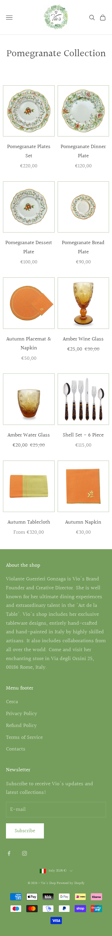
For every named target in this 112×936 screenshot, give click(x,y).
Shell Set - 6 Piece (83, 435)
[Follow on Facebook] (9, 853)
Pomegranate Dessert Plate (28, 247)
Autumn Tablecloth (28, 522)
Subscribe (25, 831)
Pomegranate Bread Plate (83, 247)
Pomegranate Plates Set (28, 151)
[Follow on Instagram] (24, 853)
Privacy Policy (21, 713)
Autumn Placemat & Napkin (28, 344)
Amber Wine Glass (83, 339)
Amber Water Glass (28, 435)
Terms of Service (24, 737)
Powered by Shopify (71, 883)
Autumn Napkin (83, 522)
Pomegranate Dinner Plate (83, 151)
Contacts (15, 749)
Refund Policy (21, 725)
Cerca (12, 702)
